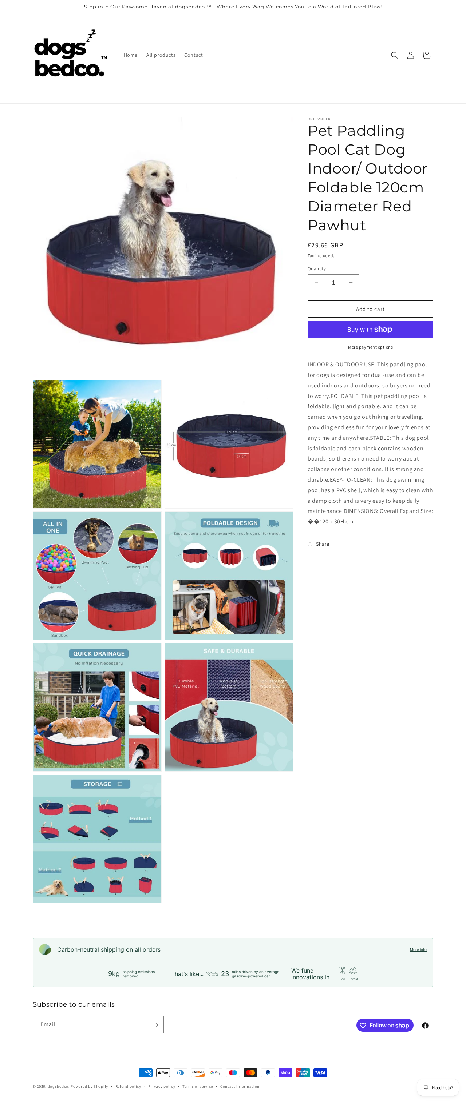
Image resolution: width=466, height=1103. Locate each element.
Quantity (317, 268)
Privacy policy (161, 1085)
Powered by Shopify (89, 1086)
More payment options (370, 347)
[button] (395, 55)
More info (418, 949)
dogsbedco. (59, 1086)
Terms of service (197, 1085)
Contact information (240, 1085)
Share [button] (322, 544)
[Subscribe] (155, 1025)
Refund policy (128, 1085)
